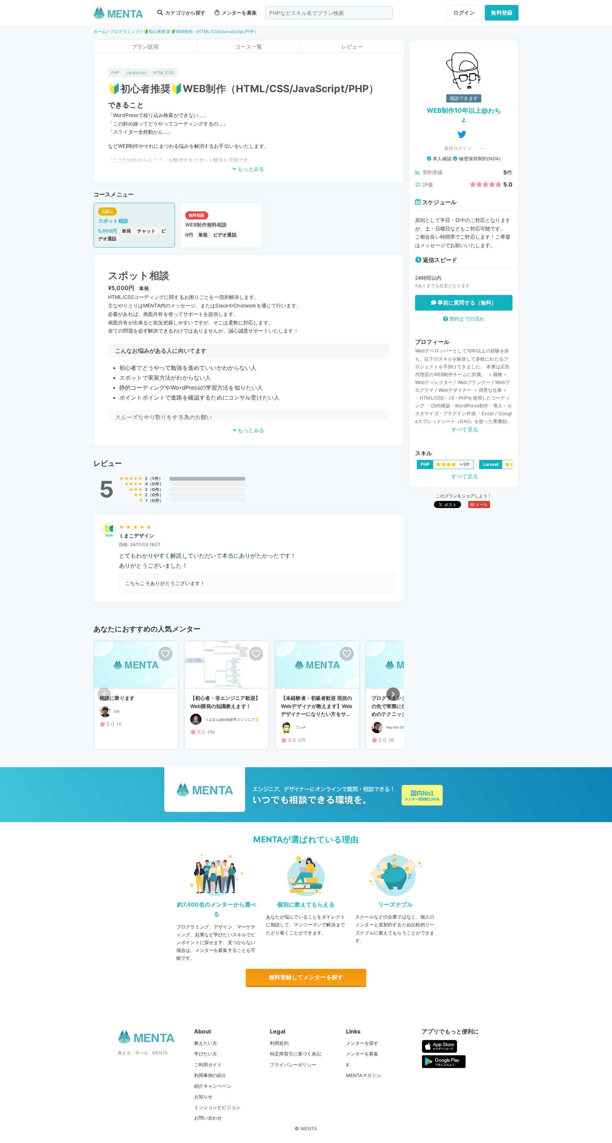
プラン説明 (145, 46)
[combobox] (329, 12)
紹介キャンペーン (212, 1086)
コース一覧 (248, 46)
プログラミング (125, 31)
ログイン (464, 12)
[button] (393, 694)
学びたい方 (205, 1053)
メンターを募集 (239, 13)
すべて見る (464, 429)
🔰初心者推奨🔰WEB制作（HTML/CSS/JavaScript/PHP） (201, 31)
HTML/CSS (163, 72)
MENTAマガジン (363, 1075)
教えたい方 (205, 1043)
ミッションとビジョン (217, 1107)
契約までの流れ (466, 319)
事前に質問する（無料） (466, 302)
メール (480, 504)
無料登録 (501, 12)
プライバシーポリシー (293, 1064)
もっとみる (250, 169)
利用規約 (279, 1043)
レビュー (352, 46)
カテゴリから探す (184, 13)
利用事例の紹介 (210, 1075)
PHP (115, 72)
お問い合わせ (208, 1118)
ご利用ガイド (208, 1064)
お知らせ (203, 1096)
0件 (155, 483)
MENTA (309, 1128)
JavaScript (136, 72)
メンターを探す (362, 1043)
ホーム (100, 31)
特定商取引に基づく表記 (295, 1053)
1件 (155, 478)
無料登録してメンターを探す (306, 977)
